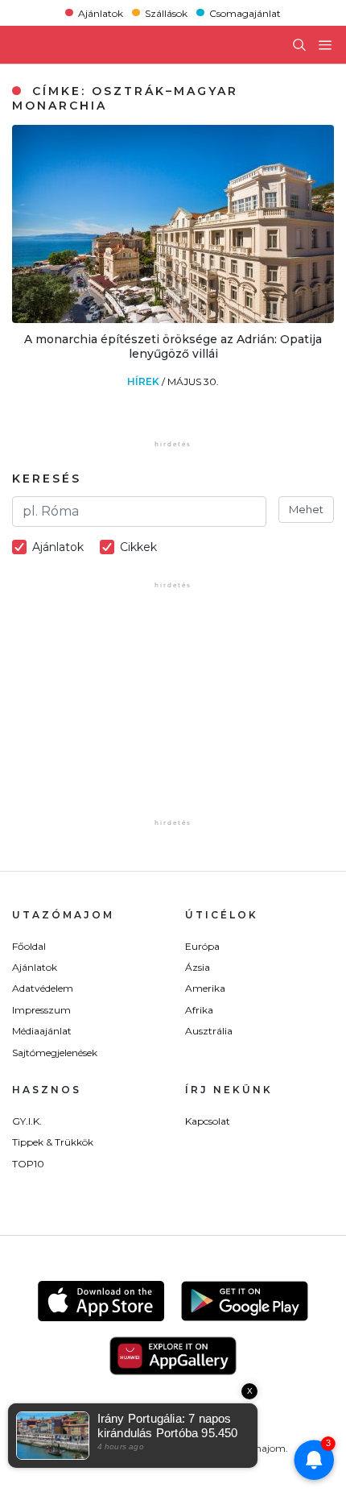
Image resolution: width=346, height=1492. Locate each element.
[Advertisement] (173, 714)
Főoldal (29, 946)
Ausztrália (209, 1031)
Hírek (144, 381)
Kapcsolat (207, 1121)
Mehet (306, 509)
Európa (202, 946)
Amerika (205, 988)
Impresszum (41, 1010)
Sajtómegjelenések (54, 1052)
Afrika (199, 1010)
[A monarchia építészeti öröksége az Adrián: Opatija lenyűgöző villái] (173, 318)
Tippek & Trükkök (52, 1142)
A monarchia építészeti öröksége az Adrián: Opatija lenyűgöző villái (173, 346)
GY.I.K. (27, 1121)
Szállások (166, 12)
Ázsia (197, 967)
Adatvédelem (42, 988)
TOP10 (28, 1164)
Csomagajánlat (245, 12)
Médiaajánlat (42, 1031)
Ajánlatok (100, 12)
